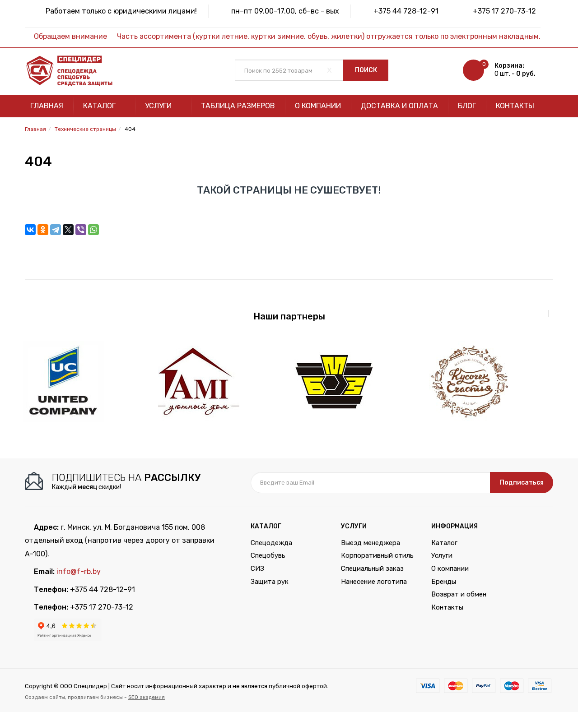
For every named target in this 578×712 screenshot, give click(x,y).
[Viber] (80, 229)
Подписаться (522, 482)
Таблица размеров (238, 106)
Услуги (159, 106)
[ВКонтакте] (30, 229)
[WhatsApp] (93, 229)
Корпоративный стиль (377, 555)
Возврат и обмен (458, 594)
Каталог (100, 106)
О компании (318, 106)
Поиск (366, 70)
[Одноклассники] (42, 229)
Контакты (515, 106)
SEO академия (146, 697)
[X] (68, 229)
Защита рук (270, 582)
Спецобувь (268, 555)
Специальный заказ (372, 568)
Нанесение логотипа (374, 582)
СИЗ (257, 568)
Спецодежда (271, 543)
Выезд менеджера (370, 543)
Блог (467, 106)
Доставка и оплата (399, 106)
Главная (46, 106)
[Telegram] (55, 229)
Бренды (443, 582)
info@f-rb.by (78, 571)
